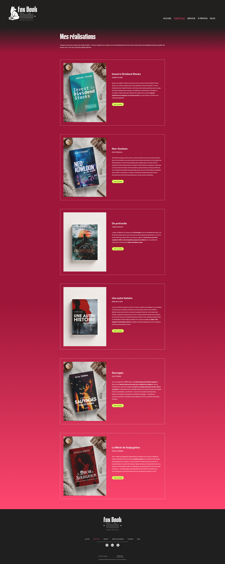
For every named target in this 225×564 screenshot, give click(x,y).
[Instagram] (107, 545)
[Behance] (112, 545)
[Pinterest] (118, 545)
